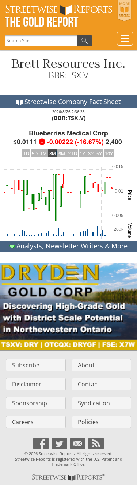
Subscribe (25, 365)
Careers (23, 422)
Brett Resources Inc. (68, 62)
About (86, 365)
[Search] (84, 40)
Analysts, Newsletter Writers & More (71, 245)
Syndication (94, 403)
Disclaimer (26, 384)
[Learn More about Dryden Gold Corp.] (68, 306)
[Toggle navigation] (125, 39)
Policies (88, 422)
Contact (88, 384)
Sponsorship (29, 403)
